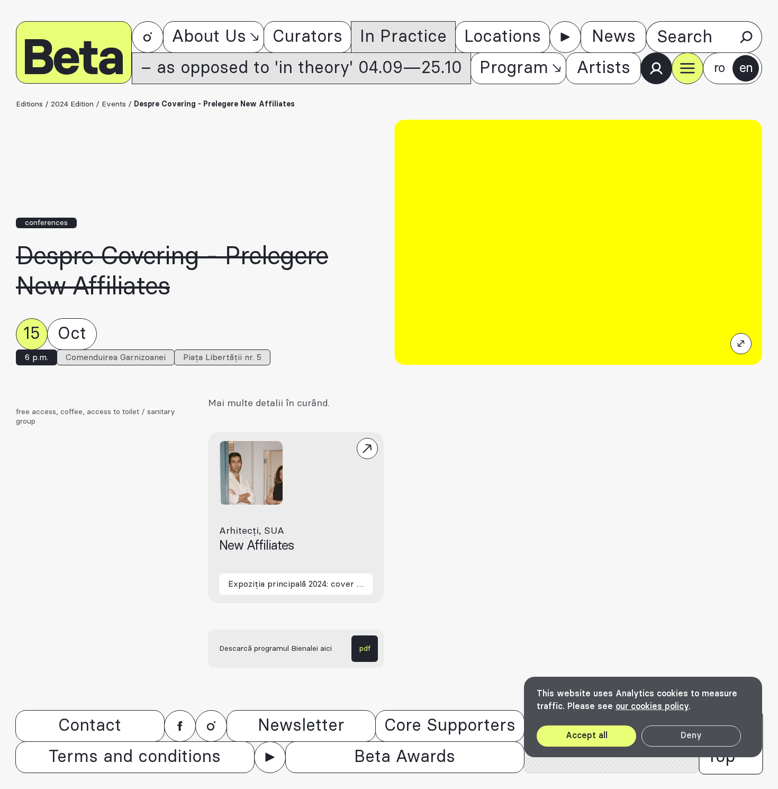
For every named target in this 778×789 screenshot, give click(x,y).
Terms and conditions (135, 757)
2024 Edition (72, 104)
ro (719, 68)
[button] (687, 68)
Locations (502, 37)
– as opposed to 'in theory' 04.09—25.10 (301, 68)
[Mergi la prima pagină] (74, 52)
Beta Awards (404, 757)
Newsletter (301, 726)
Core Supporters (449, 726)
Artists (603, 68)
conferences (46, 223)
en (746, 68)
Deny (691, 735)
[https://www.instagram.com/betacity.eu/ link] (148, 37)
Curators (307, 37)
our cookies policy (652, 706)
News (614, 37)
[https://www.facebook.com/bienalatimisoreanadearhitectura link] (180, 726)
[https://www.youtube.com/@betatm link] (565, 37)
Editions (29, 104)
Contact (89, 726)
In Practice (403, 37)
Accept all (587, 735)
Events (114, 104)
